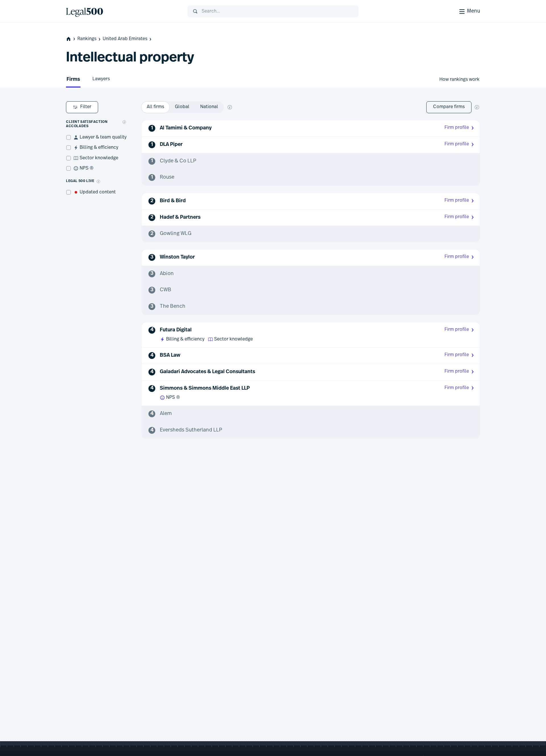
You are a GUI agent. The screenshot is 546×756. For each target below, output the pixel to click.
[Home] (122, 11)
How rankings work (459, 79)
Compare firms (449, 107)
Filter (85, 107)
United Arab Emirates (125, 39)
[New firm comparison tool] (477, 107)
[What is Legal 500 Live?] (98, 181)
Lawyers (101, 79)
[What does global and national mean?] (230, 107)
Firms (73, 79)
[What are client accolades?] (124, 122)
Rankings (86, 39)
